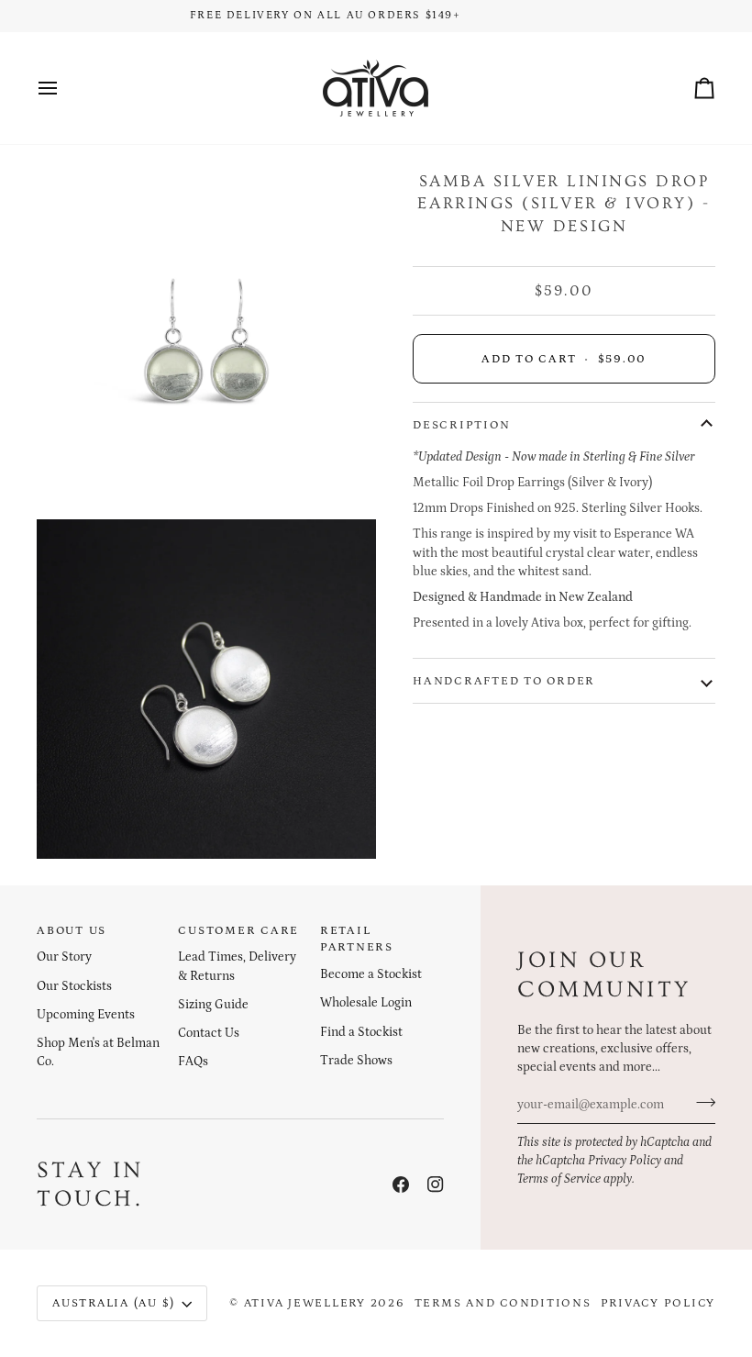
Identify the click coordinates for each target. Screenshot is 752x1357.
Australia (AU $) (113, 1302)
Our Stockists (74, 986)
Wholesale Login (366, 1003)
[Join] (700, 1102)
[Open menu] (64, 88)
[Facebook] (401, 1184)
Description (461, 424)
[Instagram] (435, 1184)
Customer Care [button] (238, 930)
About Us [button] (71, 930)
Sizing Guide (213, 1004)
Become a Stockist (371, 974)
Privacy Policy (624, 1160)
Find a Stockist (361, 1032)
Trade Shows (356, 1060)
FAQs (193, 1061)
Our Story (64, 957)
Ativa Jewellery (305, 1302)
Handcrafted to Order (504, 680)
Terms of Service (559, 1179)
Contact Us (208, 1033)
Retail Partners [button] (356, 939)
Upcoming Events (86, 1014)
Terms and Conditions (503, 1302)
